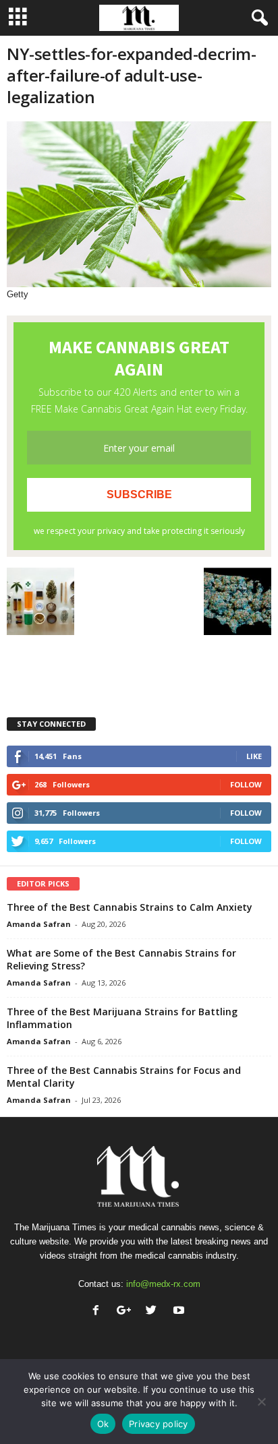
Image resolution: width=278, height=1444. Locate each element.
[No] (261, 1401)
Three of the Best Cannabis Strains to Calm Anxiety (129, 907)
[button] (257, 18)
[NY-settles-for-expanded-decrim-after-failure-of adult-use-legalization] (139, 204)
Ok (103, 1423)
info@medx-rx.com (163, 1284)
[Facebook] (99, 1311)
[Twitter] (154, 1311)
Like (254, 756)
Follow (246, 784)
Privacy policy (158, 1423)
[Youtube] (180, 1311)
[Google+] (126, 1311)
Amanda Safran (39, 924)
